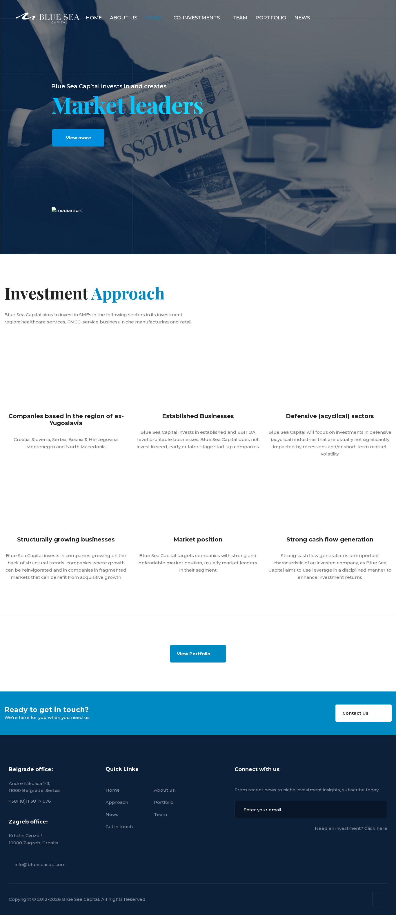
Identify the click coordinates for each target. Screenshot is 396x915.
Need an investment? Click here (351, 828)
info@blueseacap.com (40, 864)
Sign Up (378, 809)
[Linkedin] (380, 899)
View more (78, 137)
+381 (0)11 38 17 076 (30, 801)
